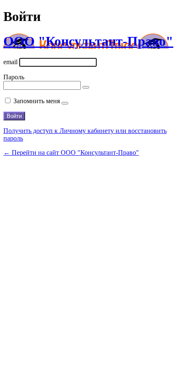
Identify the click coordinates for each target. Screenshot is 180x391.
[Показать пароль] (85, 87)
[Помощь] (65, 103)
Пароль (13, 77)
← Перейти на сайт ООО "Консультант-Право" (71, 152)
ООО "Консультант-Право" (88, 41)
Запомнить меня (36, 100)
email (10, 61)
